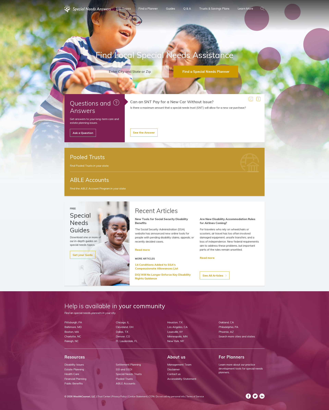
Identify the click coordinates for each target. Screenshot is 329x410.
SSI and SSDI (124, 369)
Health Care (71, 374)
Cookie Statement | (138, 396)
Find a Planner (148, 8)
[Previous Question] (251, 99)
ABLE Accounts (125, 383)
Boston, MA (71, 331)
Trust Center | (104, 396)
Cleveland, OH (124, 327)
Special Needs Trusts (129, 374)
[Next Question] (258, 99)
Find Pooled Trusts (89, 165)
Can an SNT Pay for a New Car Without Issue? (171, 101)
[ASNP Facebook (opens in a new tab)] (248, 396)
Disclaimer (173, 369)
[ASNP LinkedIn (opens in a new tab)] (262, 396)
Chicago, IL (122, 322)
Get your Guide (83, 255)
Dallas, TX (122, 331)
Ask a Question (83, 133)
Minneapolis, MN (177, 336)
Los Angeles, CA (177, 327)
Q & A (187, 8)
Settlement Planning (128, 364)
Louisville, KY (175, 331)
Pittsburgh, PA (73, 322)
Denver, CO (123, 336)
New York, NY (175, 341)
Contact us (174, 374)
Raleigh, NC (71, 341)
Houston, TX (174, 322)
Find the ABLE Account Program (98, 188)
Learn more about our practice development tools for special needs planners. (241, 368)
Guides (170, 8)
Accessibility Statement (181, 378)
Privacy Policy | (120, 396)
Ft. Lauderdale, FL (126, 341)
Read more (142, 249)
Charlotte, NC (72, 336)
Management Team (179, 364)
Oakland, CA (226, 322)
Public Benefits (73, 383)
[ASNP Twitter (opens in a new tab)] (255, 396)
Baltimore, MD (73, 327)
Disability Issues (74, 364)
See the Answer (144, 132)
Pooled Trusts (124, 378)
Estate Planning (74, 369)
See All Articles (213, 275)
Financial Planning (75, 378)
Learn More (245, 8)
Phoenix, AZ (226, 331)
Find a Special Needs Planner (205, 71)
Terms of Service (195, 396)
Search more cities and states (237, 336)
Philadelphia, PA (228, 327)
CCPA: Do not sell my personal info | (167, 396)
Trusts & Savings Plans (214, 8)
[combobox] (130, 72)
